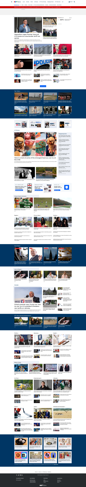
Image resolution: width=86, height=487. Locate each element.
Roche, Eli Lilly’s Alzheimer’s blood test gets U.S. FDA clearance (65, 349)
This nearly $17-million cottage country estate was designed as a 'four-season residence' (45, 180)
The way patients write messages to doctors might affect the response (62, 346)
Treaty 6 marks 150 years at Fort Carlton (64, 115)
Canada (27, 1)
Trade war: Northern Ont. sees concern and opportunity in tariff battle (67, 294)
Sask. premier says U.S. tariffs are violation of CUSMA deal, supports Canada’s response (26, 80)
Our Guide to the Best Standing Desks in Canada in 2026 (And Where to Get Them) (35, 460)
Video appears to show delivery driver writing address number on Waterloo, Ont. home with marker (20, 262)
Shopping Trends (50, 1)
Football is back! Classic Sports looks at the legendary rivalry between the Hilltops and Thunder (41, 209)
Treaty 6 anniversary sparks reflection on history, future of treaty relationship (50, 38)
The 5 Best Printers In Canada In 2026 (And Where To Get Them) (50, 446)
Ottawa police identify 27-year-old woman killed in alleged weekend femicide (49, 309)
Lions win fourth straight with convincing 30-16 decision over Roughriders (61, 70)
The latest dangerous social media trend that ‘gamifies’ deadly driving (22, 391)
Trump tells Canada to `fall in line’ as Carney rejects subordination (46, 355)
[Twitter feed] (16, 475)
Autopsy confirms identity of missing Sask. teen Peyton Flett (42, 229)
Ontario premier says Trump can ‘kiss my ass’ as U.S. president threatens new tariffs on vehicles (27, 306)
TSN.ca (45, 482)
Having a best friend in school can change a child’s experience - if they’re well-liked (65, 400)
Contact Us (40, 471)
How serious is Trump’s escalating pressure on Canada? (50, 262)
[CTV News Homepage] (17, 1)
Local (24, 1)
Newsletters (49, 471)
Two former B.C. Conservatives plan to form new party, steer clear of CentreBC (50, 297)
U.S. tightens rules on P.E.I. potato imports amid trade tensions (64, 262)
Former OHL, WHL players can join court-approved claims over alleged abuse (67, 305)
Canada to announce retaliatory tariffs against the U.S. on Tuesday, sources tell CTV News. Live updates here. (23, 346)
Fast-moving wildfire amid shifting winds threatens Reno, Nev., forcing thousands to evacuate (65, 423)
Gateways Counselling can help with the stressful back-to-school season (50, 280)
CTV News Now (57, 1)
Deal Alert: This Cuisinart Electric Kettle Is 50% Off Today (65, 446)
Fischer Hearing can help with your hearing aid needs (20, 280)
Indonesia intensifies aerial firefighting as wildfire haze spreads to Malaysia (65, 429)
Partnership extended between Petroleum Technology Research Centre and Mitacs (21, 228)
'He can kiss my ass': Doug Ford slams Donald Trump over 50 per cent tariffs (35, 262)
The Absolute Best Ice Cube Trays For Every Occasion (21, 446)
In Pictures (36, 1)
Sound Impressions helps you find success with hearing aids (64, 280)
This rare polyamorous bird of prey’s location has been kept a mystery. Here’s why (62, 420)
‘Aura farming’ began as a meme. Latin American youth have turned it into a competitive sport (62, 391)
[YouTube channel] (20, 475)
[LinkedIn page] (22, 475)
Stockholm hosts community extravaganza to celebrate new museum (45, 75)
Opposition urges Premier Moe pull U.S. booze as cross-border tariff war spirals (27, 36)
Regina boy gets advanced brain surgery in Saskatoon (35, 115)
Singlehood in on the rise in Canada (20, 325)
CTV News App (44, 471)
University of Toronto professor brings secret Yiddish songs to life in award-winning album (50, 373)
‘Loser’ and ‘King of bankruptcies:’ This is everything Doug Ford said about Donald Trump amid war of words (67, 299)
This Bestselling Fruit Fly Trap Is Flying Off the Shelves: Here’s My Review (64, 460)
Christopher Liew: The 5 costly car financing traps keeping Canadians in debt (21, 373)
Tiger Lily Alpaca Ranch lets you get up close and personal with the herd (35, 326)
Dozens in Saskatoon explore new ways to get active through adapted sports (46, 80)
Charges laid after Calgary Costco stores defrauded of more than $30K (67, 309)
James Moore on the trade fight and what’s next (64, 373)
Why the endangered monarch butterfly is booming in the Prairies (35, 373)
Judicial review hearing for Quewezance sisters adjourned (61, 228)
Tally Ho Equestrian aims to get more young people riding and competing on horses (50, 326)
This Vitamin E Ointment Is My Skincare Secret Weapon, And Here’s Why (35, 447)
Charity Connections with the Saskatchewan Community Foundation (34, 280)
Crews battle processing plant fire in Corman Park (50, 101)
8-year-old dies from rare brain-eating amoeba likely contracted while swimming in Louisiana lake (65, 355)
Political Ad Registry (33, 482)
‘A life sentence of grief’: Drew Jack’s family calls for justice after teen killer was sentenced (62, 56)
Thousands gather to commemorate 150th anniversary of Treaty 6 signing (20, 115)
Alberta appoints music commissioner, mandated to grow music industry (43, 391)
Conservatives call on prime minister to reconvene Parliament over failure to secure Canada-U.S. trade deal (27, 357)
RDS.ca (58, 482)
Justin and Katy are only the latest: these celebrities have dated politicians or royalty (24, 180)
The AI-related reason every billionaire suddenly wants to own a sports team (26, 424)
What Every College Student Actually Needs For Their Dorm (49, 460)
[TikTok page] (18, 475)
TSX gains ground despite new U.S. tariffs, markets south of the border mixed (46, 350)
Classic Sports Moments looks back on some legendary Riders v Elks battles (22, 209)
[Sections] (12, 2)
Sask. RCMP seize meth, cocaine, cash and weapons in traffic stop (50, 26)
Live (62, 1)
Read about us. (56, 464)
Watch (32, 1)
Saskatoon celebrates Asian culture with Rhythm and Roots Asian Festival (65, 101)
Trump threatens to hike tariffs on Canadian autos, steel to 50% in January (26, 351)
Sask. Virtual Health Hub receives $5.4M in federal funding (50, 115)
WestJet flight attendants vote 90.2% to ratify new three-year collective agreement (43, 346)
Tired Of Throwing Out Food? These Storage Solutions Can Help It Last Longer (20, 460)
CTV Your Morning (42, 1)
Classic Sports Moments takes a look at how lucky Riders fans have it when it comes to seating (62, 209)
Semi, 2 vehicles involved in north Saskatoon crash (34, 101)
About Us (36, 471)
